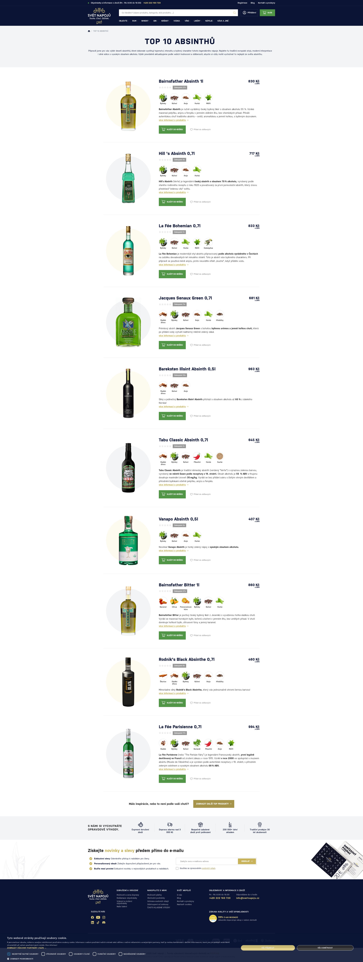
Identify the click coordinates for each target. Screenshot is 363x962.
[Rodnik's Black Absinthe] (128, 682)
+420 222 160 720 (220, 898)
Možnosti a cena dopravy (128, 895)
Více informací (51, 945)
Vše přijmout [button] (267, 948)
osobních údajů (208, 868)
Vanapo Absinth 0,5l (178, 519)
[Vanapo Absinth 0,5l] (128, 540)
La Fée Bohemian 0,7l (180, 225)
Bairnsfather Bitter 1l (179, 584)
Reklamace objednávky (127, 898)
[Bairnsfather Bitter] (128, 611)
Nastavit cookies (184, 904)
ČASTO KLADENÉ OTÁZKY (158, 907)
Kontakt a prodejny (266, 3)
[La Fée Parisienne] (128, 753)
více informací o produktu (172, 120)
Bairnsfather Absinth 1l (181, 81)
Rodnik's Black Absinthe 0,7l (187, 659)
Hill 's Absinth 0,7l (177, 153)
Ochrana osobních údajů (158, 901)
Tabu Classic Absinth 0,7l (183, 439)
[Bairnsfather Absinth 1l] (128, 106)
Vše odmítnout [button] (325, 948)
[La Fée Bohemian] (128, 250)
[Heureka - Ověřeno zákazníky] (213, 918)
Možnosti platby (154, 895)
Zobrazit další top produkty (212, 804)
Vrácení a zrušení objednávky (124, 902)
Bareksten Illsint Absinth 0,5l (187, 368)
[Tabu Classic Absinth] (128, 468)
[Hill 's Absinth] (128, 178)
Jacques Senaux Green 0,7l (185, 298)
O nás (179, 895)
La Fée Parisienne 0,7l (180, 726)
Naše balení (122, 906)
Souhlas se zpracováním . (198, 868)
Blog (253, 3)
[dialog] (181, 948)
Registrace (242, 3)
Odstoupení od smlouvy (157, 904)
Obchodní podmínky (156, 898)
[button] (120, 948)
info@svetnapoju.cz (247, 898)
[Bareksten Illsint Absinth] (128, 393)
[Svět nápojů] (89, 31)
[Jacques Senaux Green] (128, 322)
